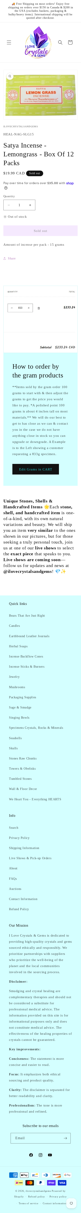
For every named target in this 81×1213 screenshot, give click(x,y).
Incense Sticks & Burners (26, 666)
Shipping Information (24, 848)
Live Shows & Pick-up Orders (30, 858)
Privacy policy (58, 1196)
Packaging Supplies (22, 697)
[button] (9, 42)
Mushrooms (17, 687)
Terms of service (28, 1203)
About (13, 868)
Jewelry (14, 676)
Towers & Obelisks (22, 768)
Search (13, 827)
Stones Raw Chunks (22, 758)
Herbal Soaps (18, 646)
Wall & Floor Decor (23, 789)
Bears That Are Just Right (27, 615)
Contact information (55, 1203)
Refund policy (36, 1196)
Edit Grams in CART (35, 469)
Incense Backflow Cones (26, 656)
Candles (14, 625)
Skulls (13, 748)
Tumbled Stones (20, 778)
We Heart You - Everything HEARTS (35, 799)
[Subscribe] (65, 1138)
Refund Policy (19, 909)
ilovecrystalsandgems (38, 1191)
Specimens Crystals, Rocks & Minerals (36, 727)
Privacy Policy (19, 838)
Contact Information (23, 899)
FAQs (13, 878)
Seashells (15, 738)
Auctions (15, 889)
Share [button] (12, 258)
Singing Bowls (19, 717)
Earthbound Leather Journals (29, 636)
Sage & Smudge (20, 707)
